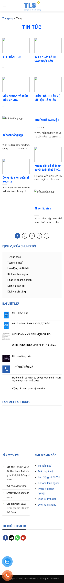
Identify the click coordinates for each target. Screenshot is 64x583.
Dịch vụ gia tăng (16, 291)
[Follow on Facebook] (5, 538)
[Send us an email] (11, 538)
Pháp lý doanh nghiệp (19, 279)
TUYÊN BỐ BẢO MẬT (23, 366)
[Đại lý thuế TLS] (32, 6)
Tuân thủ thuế (14, 262)
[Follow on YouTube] (23, 538)
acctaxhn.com (31, 578)
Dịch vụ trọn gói (16, 285)
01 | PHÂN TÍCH (20, 312)
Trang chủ (7, 18)
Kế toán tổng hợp (21, 356)
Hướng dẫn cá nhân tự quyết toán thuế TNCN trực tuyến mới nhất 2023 (36, 379)
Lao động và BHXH (18, 268)
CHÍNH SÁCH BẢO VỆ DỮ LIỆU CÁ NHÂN (34, 345)
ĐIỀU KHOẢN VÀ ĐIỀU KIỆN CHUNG (31, 334)
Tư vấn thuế (14, 256)
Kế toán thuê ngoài (17, 274)
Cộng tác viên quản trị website (28, 388)
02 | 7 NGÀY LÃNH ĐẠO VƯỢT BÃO (31, 323)
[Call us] (17, 538)
